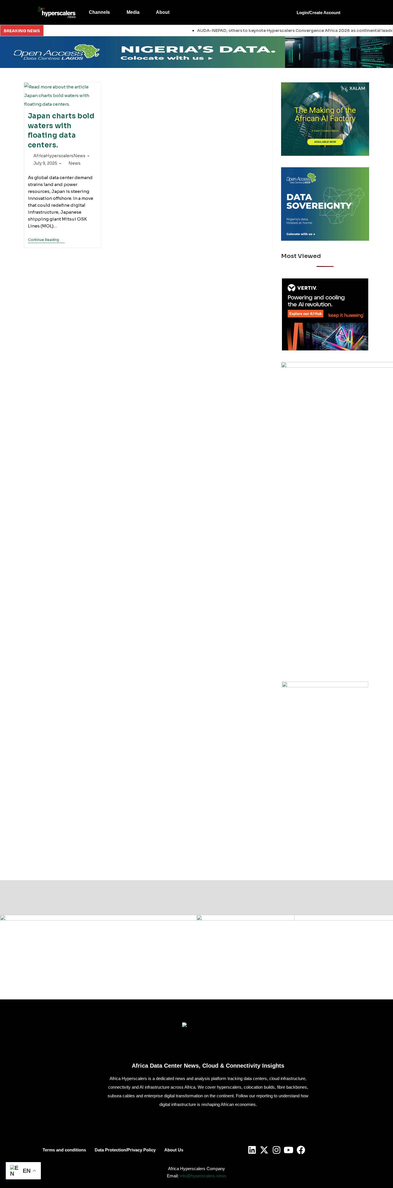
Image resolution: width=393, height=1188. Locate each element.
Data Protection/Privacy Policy (125, 1149)
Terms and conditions (64, 1149)
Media (133, 12)
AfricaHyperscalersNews (59, 155)
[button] (103, 12)
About (162, 12)
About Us (173, 1149)
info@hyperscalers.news (203, 1175)
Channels (99, 12)
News (74, 163)
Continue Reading (46, 240)
